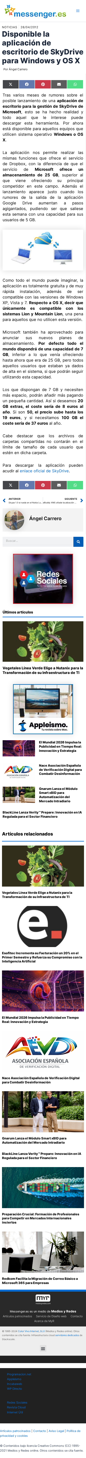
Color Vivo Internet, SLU (31, 1331)
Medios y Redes (63, 1311)
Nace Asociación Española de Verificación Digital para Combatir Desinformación (60, 769)
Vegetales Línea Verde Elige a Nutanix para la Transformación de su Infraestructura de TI (37, 895)
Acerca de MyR (44, 1321)
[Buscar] (78, 542)
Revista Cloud (16, 1407)
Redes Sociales (17, 1402)
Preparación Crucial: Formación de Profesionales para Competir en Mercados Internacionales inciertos (40, 1218)
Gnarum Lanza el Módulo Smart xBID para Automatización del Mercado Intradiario (58, 795)
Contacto (77, 1316)
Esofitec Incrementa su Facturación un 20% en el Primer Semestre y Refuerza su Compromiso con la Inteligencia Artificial (42, 957)
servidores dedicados (67, 1335)
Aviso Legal (56, 1431)
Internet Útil (15, 1412)
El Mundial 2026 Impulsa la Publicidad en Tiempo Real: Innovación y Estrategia (60, 746)
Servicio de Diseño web (51, 1316)
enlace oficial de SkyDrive (44, 471)
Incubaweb (14, 1384)
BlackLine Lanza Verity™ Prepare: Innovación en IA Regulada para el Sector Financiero (42, 814)
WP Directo (14, 1389)
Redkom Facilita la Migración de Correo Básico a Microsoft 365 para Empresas (40, 1281)
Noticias (9, 27)
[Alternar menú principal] (78, 11)
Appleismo (14, 1379)
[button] (43, 1348)
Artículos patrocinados (17, 1316)
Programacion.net (19, 1374)
